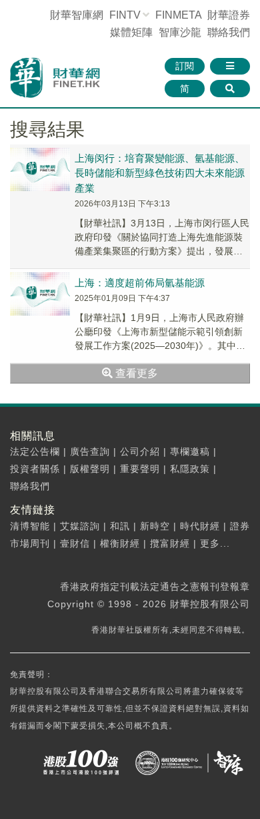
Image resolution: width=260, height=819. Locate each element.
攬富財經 (170, 543)
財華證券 (228, 15)
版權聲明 (90, 468)
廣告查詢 (90, 451)
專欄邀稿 (190, 451)
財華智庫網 (76, 15)
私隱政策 (190, 468)
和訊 (120, 526)
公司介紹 (140, 451)
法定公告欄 (35, 451)
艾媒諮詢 (80, 526)
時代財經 (200, 526)
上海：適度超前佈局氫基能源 (140, 282)
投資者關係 (35, 468)
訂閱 (184, 66)
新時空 (155, 526)
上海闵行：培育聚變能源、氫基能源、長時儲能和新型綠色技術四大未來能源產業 (160, 173)
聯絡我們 (228, 32)
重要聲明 (140, 468)
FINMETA (178, 15)
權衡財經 (120, 543)
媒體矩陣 (131, 32)
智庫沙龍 (180, 32)
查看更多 (135, 373)
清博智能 (30, 526)
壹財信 (75, 543)
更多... (215, 543)
